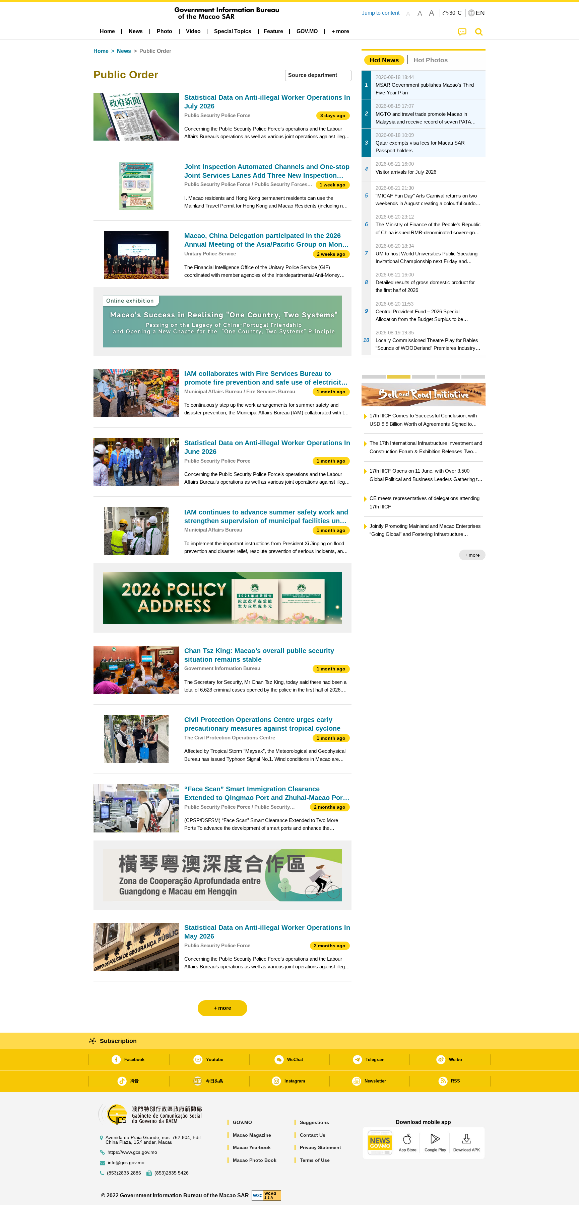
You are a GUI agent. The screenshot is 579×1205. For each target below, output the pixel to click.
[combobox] (318, 75)
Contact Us (312, 1135)
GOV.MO (242, 1122)
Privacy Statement (320, 1147)
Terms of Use (315, 1160)
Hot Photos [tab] (430, 60)
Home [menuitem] (107, 31)
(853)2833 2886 (124, 1173)
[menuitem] (136, 31)
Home (101, 51)
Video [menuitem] (193, 31)
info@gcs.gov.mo (126, 1162)
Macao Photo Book (254, 1160)
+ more (472, 555)
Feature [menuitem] (273, 31)
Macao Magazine (252, 1135)
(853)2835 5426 (171, 1173)
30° (455, 13)
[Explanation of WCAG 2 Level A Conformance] (266, 1195)
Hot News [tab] (384, 60)
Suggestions (314, 1122)
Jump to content (380, 13)
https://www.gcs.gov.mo (132, 1152)
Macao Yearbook (252, 1147)
